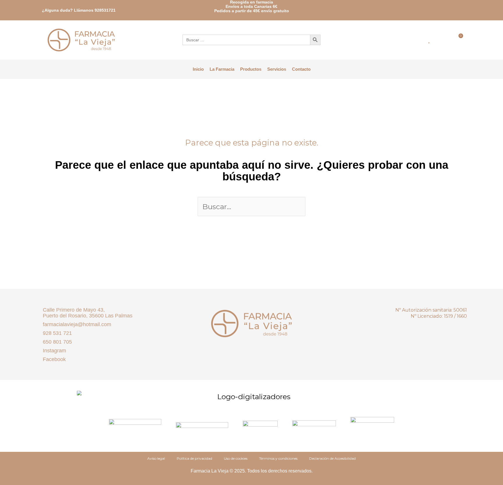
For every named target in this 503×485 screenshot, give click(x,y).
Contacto (301, 69)
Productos (250, 69)
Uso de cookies (235, 458)
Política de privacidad (194, 458)
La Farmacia (222, 69)
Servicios (276, 69)
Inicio (198, 69)
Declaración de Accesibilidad (332, 458)
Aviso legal (156, 458)
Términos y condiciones (278, 458)
